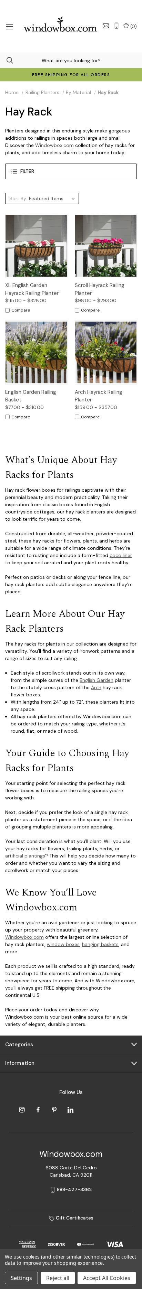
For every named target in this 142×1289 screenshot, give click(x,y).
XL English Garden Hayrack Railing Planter (32, 289)
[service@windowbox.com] (106, 25)
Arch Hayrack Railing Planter (98, 396)
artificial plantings (25, 856)
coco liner (121, 555)
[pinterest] (54, 1110)
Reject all (57, 1278)
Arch (96, 687)
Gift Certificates (73, 1218)
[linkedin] (70, 1110)
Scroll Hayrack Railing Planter (99, 289)
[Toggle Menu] (9, 26)
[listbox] (53, 198)
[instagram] (22, 1110)
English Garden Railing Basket (30, 396)
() (133, 26)
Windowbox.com (54, 145)
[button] (71, 171)
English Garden (96, 680)
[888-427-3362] (116, 25)
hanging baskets (100, 944)
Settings (21, 1278)
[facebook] (38, 1110)
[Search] (6, 60)
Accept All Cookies (106, 1278)
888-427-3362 (74, 1189)
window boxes (63, 944)
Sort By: (18, 198)
